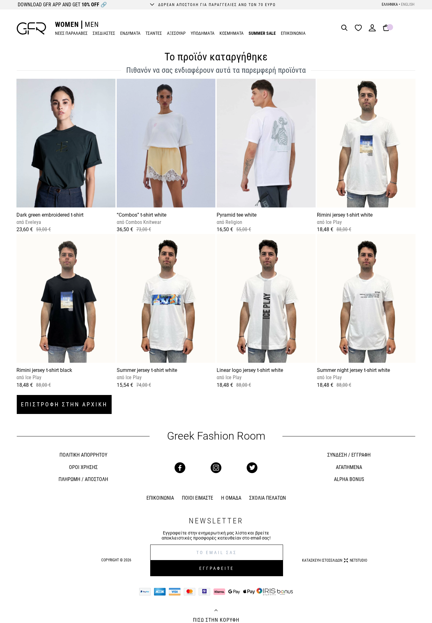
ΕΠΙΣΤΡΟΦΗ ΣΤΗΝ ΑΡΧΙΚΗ (64, 404)
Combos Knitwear (142, 222)
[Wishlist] (360, 28)
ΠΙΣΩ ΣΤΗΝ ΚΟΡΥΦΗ (216, 620)
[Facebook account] (180, 467)
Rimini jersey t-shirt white (345, 215)
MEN (92, 24)
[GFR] (31, 28)
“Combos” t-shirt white (141, 215)
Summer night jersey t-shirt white (353, 370)
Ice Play (333, 222)
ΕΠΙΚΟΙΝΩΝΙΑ (293, 33)
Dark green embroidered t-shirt (49, 215)
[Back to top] (216, 611)
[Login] (372, 30)
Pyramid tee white (236, 215)
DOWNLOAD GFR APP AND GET (62, 5)
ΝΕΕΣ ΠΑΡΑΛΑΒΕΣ (71, 33)
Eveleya (32, 222)
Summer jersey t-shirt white (147, 370)
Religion (233, 222)
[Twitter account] (252, 467)
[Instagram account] (216, 467)
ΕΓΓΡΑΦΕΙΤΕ (216, 568)
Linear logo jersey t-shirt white (250, 370)
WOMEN (67, 24)
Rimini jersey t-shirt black (44, 370)
